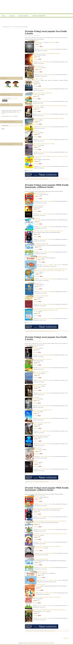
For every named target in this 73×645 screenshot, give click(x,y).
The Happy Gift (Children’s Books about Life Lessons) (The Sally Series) (50, 521)
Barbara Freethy (37, 373)
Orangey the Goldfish (42, 256)
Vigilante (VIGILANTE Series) (40, 384)
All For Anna (36, 131)
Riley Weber (37, 194)
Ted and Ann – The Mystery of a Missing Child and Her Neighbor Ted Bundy (50, 105)
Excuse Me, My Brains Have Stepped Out (42, 93)
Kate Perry (36, 424)
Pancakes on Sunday (40, 584)
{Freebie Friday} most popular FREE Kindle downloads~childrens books (47, 186)
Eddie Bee (39, 257)
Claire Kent (36, 462)
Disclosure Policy (44, 643)
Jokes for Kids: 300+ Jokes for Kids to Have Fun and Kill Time (47, 597)
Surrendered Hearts (39, 66)
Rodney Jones (36, 411)
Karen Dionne (36, 398)
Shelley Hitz (36, 119)
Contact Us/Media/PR (38, 15)
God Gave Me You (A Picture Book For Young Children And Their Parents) (50, 533)
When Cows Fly (37, 283)
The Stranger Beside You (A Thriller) (42, 435)
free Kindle (46, 178)
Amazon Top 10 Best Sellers (35, 178)
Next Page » (66, 638)
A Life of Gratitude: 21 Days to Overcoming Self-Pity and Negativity (49, 118)
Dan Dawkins (52, 42)
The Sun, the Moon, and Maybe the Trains (42, 410)
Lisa (32, 35)
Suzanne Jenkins (38, 449)
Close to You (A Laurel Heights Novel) (42, 422)
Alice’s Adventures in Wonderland (40, 295)
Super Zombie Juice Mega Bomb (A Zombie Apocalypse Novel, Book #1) (49, 609)
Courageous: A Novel (38, 78)
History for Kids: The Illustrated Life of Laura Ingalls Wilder (48, 546)
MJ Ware (44, 611)
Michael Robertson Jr (40, 42)
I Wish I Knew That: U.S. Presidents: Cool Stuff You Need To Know (48, 230)
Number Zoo (37, 218)
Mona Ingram (36, 348)
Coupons (11, 15)
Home (3, 15)
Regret (36, 40)
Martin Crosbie (36, 145)
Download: (37, 46)
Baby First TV (11, 116)
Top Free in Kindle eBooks (45, 49)
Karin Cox (38, 586)
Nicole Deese (36, 132)
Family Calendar (22, 15)
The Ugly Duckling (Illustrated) (41, 243)
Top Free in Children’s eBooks (45, 201)
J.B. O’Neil (35, 311)
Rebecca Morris (36, 107)
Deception (35, 346)
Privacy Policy (51, 643)
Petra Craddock (37, 219)
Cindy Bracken (36, 535)
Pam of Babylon (38, 448)
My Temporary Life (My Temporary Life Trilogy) (43, 143)
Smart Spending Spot (36, 7)
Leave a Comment (36, 35)
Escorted (36, 460)
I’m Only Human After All (38, 205)
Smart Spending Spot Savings (33, 643)
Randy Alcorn (36, 80)
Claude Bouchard (37, 386)
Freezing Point (36, 397)
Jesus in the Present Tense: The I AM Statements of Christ (46, 53)
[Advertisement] (36, 21)
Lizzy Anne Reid (37, 522)
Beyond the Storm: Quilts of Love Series (42, 359)
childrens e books (48, 630)
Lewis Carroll (36, 297)
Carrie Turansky (38, 67)
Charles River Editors (39, 548)
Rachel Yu (37, 272)
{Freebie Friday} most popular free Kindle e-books (46, 32)
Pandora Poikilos (36, 94)
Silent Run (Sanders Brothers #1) (41, 371)
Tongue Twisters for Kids (39, 192)
